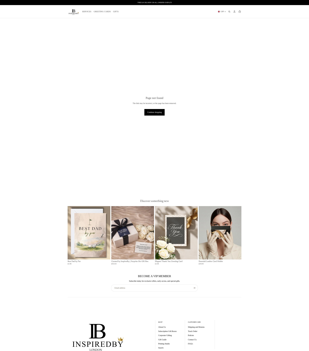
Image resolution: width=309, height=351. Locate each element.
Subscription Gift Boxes (167, 331)
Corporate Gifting (165, 335)
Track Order (192, 331)
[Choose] (106, 256)
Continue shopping (154, 112)
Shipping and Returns (196, 327)
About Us (162, 327)
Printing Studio (164, 344)
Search (160, 348)
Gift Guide (162, 340)
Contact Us (192, 340)
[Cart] (239, 11)
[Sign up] (194, 288)
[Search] (229, 11)
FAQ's (190, 344)
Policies (191, 335)
